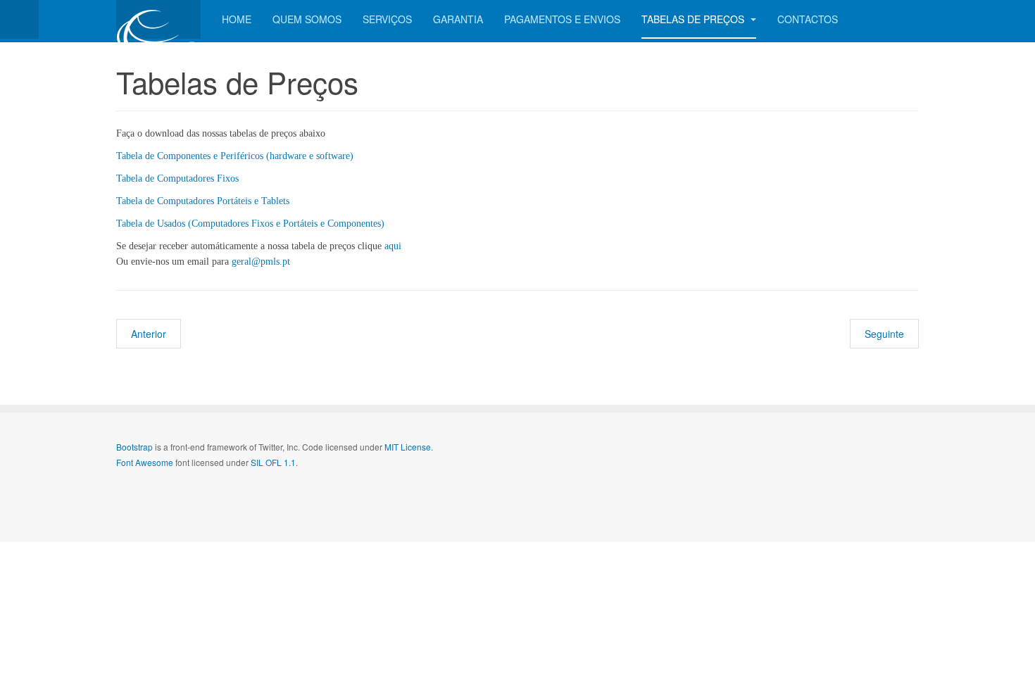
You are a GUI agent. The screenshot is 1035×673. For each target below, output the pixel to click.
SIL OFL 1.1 (273, 462)
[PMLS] (158, 19)
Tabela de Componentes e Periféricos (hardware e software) (234, 156)
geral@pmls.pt (261, 261)
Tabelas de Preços (694, 19)
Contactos (807, 19)
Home (236, 19)
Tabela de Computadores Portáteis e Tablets (202, 201)
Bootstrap (134, 447)
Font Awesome (144, 462)
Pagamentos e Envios (562, 19)
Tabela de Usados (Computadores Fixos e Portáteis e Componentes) (250, 223)
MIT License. (408, 447)
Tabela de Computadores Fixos (177, 178)
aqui (392, 246)
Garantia (458, 19)
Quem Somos (306, 19)
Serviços (387, 19)
